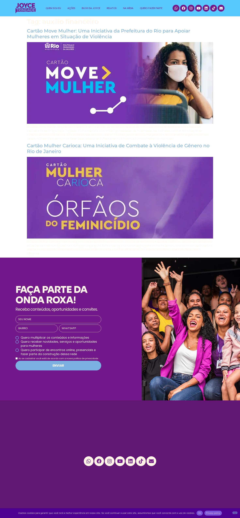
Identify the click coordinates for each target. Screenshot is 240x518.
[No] (235, 512)
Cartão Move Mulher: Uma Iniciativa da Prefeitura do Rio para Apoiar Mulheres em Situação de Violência (108, 33)
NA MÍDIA (128, 8)
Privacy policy (213, 513)
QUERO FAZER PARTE (151, 8)
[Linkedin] (206, 8)
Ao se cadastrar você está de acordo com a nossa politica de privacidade (58, 358)
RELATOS (112, 8)
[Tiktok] (213, 8)
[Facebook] (183, 8)
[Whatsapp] (176, 8)
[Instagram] (191, 8)
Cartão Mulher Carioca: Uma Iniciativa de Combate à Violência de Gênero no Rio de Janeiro (118, 148)
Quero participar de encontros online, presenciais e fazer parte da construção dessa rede (58, 352)
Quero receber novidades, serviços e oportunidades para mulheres (59, 344)
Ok (199, 513)
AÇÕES (71, 8)
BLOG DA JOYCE (91, 8)
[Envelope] (221, 8)
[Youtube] (198, 8)
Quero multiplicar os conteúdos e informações (55, 337)
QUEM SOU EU (53, 8)
